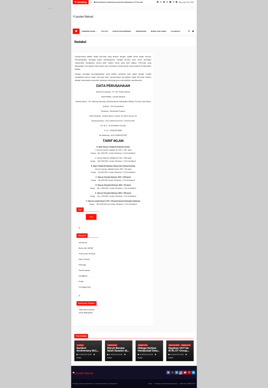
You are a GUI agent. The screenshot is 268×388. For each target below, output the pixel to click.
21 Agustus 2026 (85, 354)
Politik (104, 31)
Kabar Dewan (84, 259)
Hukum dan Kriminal (122, 31)
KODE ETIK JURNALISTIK (187, 383)
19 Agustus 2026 (116, 354)
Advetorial (83, 242)
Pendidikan (141, 31)
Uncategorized (85, 287)
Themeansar (113, 383)
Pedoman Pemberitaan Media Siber (166, 383)
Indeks (150, 383)
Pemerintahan (89, 31)
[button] (189, 31)
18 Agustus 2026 (146, 354)
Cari (80, 209)
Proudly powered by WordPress (83, 383)
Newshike (103, 383)
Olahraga (175, 31)
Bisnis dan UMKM (158, 31)
